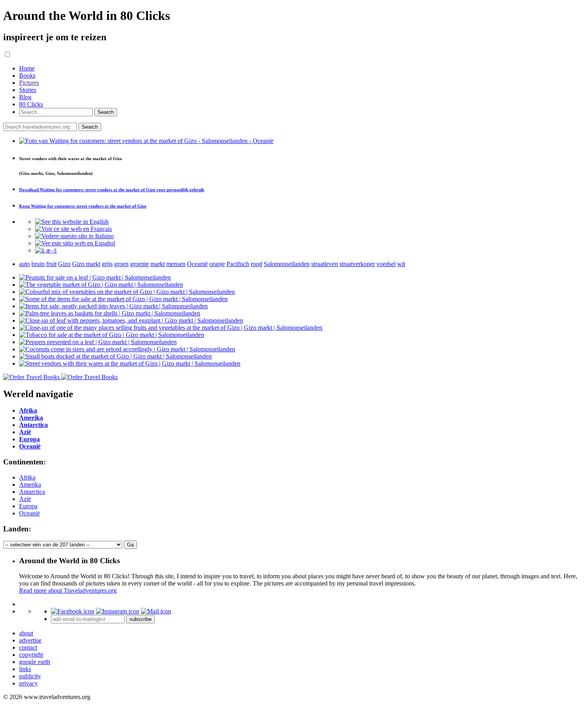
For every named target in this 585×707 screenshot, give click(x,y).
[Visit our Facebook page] (72, 611)
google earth (34, 661)
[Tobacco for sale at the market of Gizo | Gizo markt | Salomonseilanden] (111, 334)
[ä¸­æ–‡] (46, 250)
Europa (28, 506)
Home (27, 68)
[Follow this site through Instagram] (117, 611)
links (25, 669)
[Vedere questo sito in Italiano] (74, 236)
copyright (31, 654)
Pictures (29, 82)
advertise (30, 640)
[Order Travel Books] (60, 377)
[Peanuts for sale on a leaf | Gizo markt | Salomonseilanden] (95, 277)
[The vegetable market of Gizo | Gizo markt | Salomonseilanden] (101, 284)
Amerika (30, 484)
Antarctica (32, 491)
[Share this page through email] (156, 611)
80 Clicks (31, 104)
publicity (30, 676)
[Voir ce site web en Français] (73, 228)
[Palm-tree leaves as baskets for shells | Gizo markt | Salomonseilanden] (109, 313)
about (26, 633)
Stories (27, 89)
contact (28, 647)
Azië (25, 498)
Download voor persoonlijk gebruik (111, 189)
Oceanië (29, 513)
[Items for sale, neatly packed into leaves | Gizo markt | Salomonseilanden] (113, 306)
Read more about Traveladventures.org (68, 590)
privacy (28, 683)
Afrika (27, 477)
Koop (82, 206)
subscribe (140, 619)
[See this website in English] (72, 221)
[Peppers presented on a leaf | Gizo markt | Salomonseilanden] (98, 342)
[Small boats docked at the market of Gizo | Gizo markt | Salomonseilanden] (115, 356)
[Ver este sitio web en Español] (75, 243)
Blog (25, 97)
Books (27, 75)
